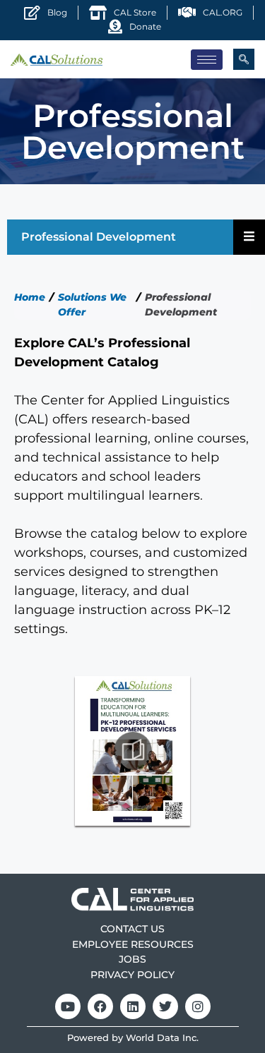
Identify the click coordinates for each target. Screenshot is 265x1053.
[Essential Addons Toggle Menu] (249, 237)
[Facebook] (100, 1006)
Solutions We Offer (92, 304)
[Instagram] (198, 1006)
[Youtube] (68, 1006)
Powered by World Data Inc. (133, 1038)
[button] (243, 59)
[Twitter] (165, 1006)
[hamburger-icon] (207, 59)
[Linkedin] (133, 1006)
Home (29, 297)
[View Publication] (132, 750)
